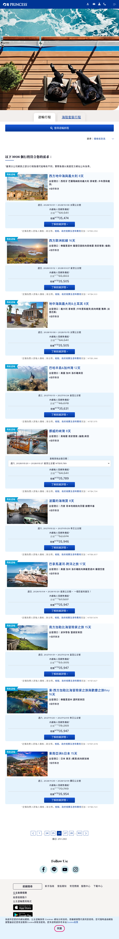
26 (59, 833)
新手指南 (49, 886)
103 (79, 833)
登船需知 (62, 886)
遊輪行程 (44, 117)
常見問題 (74, 886)
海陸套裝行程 (71, 117)
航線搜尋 (28, 886)
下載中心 (98, 886)
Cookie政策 (72, 922)
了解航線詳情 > (59, 224)
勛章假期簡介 (20, 897)
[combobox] (59, 463)
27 (65, 833)
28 (71, 833)
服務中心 (85, 886)
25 (53, 833)
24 (47, 833)
